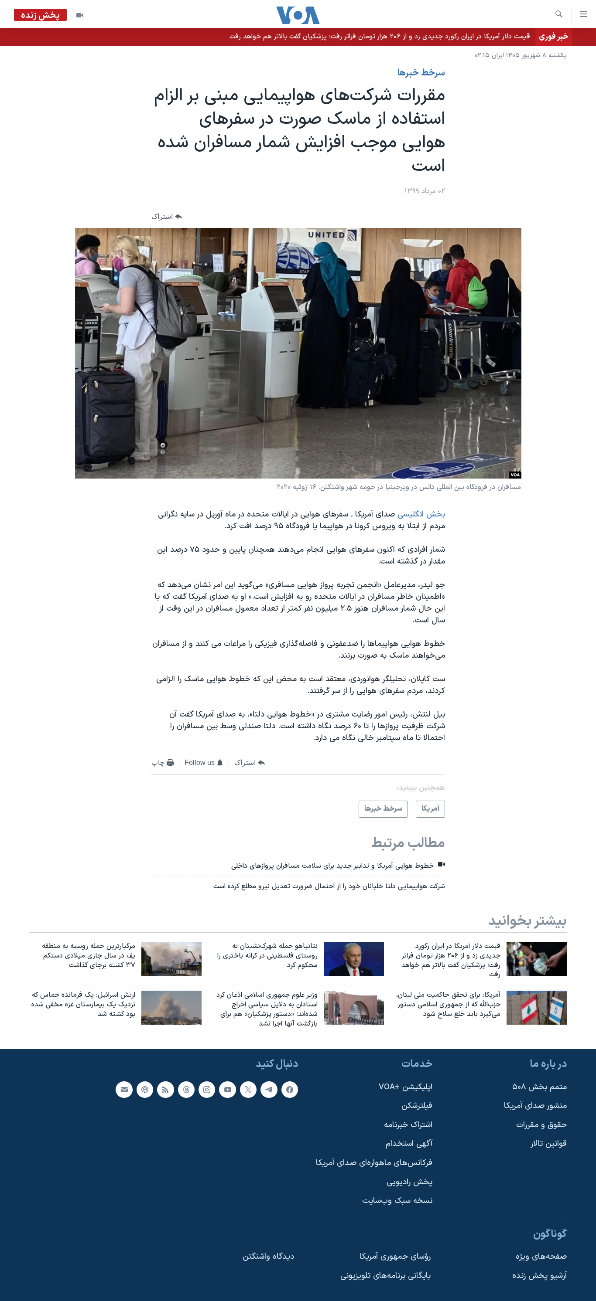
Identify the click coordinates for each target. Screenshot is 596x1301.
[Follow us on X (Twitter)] (248, 1089)
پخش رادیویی (409, 1182)
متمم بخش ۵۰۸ (539, 1087)
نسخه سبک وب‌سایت (397, 1201)
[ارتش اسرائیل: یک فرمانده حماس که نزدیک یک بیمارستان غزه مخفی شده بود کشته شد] (171, 1008)
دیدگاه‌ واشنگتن (268, 1257)
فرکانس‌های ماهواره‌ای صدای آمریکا (374, 1163)
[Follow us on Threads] (186, 1089)
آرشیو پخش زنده (539, 1276)
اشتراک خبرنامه (408, 1125)
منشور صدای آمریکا (535, 1106)
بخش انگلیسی (421, 514)
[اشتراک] (124, 1089)
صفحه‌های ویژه (541, 1257)
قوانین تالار (549, 1144)
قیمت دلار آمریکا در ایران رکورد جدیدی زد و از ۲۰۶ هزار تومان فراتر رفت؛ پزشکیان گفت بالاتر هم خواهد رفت (379, 36)
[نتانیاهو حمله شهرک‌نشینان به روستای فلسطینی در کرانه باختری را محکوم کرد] (354, 959)
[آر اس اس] (165, 1089)
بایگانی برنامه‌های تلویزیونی (385, 1276)
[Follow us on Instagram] (207, 1089)
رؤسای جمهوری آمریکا (395, 1257)
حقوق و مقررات (541, 1125)
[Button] (166, 217)
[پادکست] (145, 1089)
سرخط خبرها (421, 73)
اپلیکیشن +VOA (405, 1087)
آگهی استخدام (409, 1144)
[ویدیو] (80, 15)
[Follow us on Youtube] (227, 1089)
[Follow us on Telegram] (268, 1089)
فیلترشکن (416, 1106)
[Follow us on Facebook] (289, 1089)
